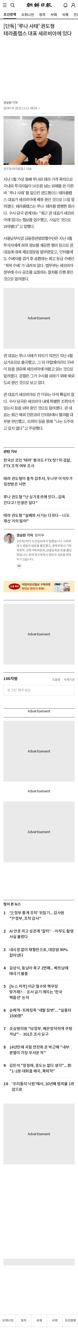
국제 (39, 1320)
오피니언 (7, 1320)
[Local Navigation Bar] (4, 5)
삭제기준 (69, 680)
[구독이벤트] (39, 587)
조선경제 (70, 1320)
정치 (23, 1320)
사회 (54, 1320)
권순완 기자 (10, 103)
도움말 (56, 680)
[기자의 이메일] (19, 567)
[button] (4, 5)
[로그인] (73, 5)
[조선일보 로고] (39, 5)
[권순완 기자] (9, 538)
